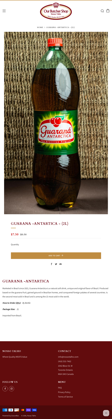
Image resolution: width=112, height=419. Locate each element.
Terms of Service (65, 396)
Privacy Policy (64, 392)
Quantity (15, 244)
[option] (56, 123)
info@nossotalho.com (68, 356)
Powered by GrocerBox (10, 415)
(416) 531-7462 (64, 361)
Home (40, 27)
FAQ (60, 387)
